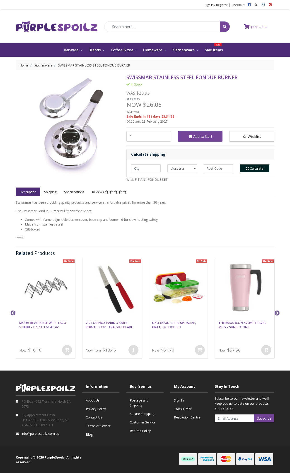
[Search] (225, 26)
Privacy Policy (96, 409)
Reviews (98, 192)
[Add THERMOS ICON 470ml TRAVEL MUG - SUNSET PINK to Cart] (266, 350)
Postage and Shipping (139, 402)
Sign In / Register (216, 5)
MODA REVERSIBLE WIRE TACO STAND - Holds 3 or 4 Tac (42, 325)
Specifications (74, 192)
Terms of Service (98, 426)
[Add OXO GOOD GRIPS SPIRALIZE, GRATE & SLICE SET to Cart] (200, 350)
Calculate (256, 168)
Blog (89, 434)
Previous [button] (12, 312)
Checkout (238, 5)
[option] (45, 309)
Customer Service (143, 422)
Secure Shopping (142, 413)
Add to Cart (202, 136)
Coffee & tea (122, 50)
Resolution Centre (187, 417)
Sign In (179, 400)
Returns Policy (140, 431)
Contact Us (94, 417)
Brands (95, 50)
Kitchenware (184, 50)
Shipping (50, 192)
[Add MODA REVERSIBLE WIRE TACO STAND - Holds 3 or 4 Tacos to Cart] (67, 350)
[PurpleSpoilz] (56, 23)
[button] (251, 136)
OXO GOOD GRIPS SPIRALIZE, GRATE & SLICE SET (174, 325)
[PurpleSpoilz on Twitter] (256, 5)
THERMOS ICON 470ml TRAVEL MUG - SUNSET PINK (242, 325)
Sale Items (214, 47)
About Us (92, 400)
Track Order (182, 409)
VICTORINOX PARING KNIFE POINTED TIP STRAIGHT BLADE (109, 325)
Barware (72, 50)
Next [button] (276, 312)
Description (28, 192)
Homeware (153, 50)
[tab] (28, 192)
